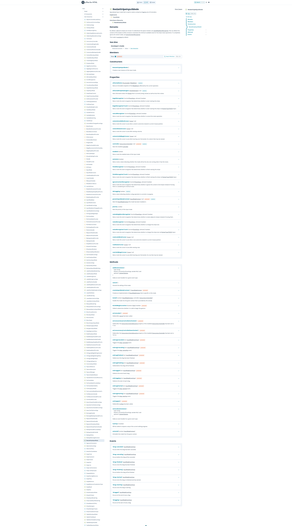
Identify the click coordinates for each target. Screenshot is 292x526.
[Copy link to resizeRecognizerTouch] (151, 229)
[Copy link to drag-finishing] (136, 469)
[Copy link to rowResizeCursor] (131, 244)
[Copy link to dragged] (132, 492)
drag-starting (123, 396)
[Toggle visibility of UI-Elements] (209, 2)
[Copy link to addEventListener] (114, 275)
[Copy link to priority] (123, 207)
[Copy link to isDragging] (131, 191)
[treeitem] (146, 22)
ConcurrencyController (126, 144)
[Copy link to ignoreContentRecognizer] (153, 182)
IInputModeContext (135, 199)
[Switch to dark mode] (206, 2)
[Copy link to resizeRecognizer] (147, 222)
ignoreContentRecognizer (133, 34)
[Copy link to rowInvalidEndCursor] (134, 237)
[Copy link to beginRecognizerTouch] (151, 106)
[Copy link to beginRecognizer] (147, 98)
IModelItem (133, 83)
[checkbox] (115, 56)
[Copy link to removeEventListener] (114, 416)
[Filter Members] (186, 13)
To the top (189, 17)
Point (133, 305)
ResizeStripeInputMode (120, 22)
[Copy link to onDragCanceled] (146, 340)
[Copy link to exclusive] (124, 159)
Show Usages (178, 9)
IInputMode (116, 17)
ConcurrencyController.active (130, 323)
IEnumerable (126, 83)
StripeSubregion (133, 90)
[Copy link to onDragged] (142, 370)
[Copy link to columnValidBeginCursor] (137, 136)
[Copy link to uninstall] (136, 431)
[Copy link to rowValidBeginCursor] (135, 252)
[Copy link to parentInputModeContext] (156, 199)
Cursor (131, 121)
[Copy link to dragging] (133, 500)
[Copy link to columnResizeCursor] (134, 129)
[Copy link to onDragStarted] (145, 386)
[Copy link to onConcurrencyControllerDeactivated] (146, 330)
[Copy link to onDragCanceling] (147, 347)
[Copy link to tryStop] (125, 424)
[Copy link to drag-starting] (136, 485)
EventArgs (132, 98)
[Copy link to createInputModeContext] (149, 290)
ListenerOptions (123, 273)
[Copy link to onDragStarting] (145, 393)
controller (125, 147)
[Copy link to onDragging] (143, 378)
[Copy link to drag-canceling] (137, 454)
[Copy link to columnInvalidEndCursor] (137, 121)
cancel (121, 316)
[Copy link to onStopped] (128, 401)
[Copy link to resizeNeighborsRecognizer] (153, 214)
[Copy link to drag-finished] (135, 462)
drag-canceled (123, 342)
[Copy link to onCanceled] (129, 313)
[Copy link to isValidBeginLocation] (148, 305)
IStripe (130, 93)
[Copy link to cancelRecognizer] (147, 113)
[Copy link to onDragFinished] (145, 355)
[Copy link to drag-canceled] (136, 447)
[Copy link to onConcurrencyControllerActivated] (144, 321)
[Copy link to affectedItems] (144, 83)
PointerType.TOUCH (167, 108)
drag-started (123, 389)
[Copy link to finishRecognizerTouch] (151, 174)
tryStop (121, 404)
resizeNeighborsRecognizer (160, 31)
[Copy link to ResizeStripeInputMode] (140, 9)
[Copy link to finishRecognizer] (147, 167)
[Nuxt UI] (90, 2)
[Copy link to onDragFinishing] (146, 363)
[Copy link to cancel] (119, 282)
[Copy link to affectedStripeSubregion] (148, 90)
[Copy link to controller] (148, 144)
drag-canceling (123, 350)
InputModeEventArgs (133, 340)
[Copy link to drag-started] (135, 477)
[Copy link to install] (154, 298)
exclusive (119, 37)
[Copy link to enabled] (124, 151)
